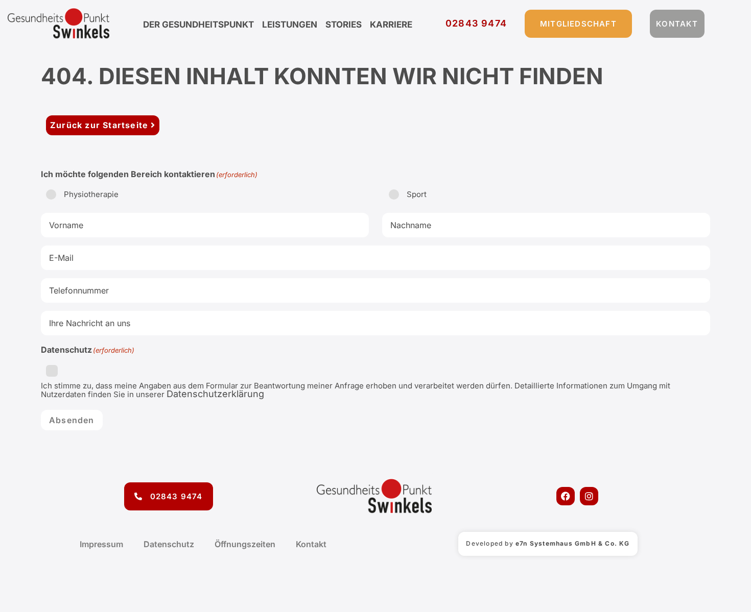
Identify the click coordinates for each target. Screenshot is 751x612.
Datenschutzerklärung (215, 393)
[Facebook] (565, 496)
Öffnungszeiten (245, 544)
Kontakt (311, 544)
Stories (343, 24)
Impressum (101, 544)
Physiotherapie (91, 194)
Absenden (72, 420)
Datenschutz (169, 544)
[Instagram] (589, 496)
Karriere (391, 24)
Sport (417, 194)
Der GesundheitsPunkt (198, 24)
